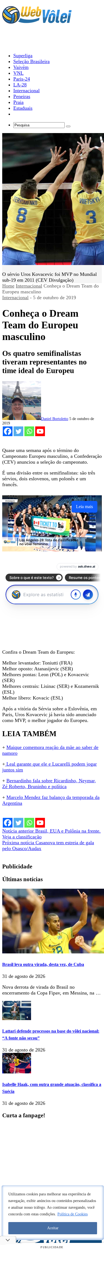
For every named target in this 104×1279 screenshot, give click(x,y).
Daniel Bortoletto (54, 419)
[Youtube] (40, 431)
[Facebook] (7, 431)
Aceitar (53, 1228)
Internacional (29, 286)
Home (8, 286)
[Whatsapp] (29, 431)
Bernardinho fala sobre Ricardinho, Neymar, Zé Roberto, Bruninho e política (49, 783)
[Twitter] (18, 431)
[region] (52, 1212)
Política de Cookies (72, 1214)
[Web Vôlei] (37, 21)
